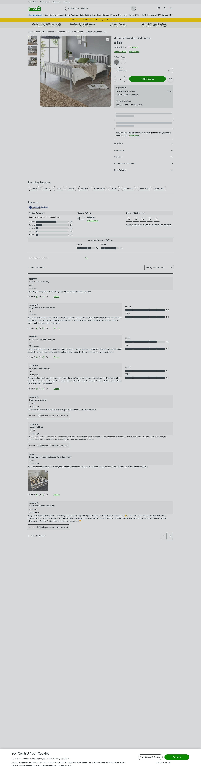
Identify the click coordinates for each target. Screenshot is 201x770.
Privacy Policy (65, 765)
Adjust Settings (163, 763)
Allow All (177, 757)
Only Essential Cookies (150, 757)
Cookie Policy (50, 765)
